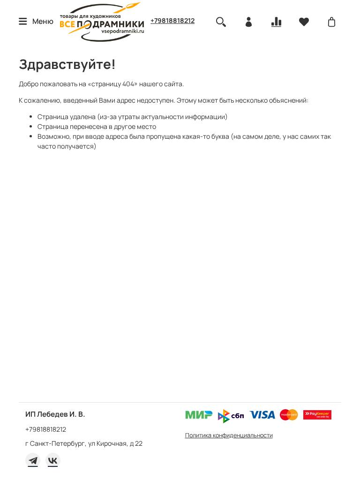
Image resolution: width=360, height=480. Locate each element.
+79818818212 (172, 20)
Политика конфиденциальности (229, 435)
